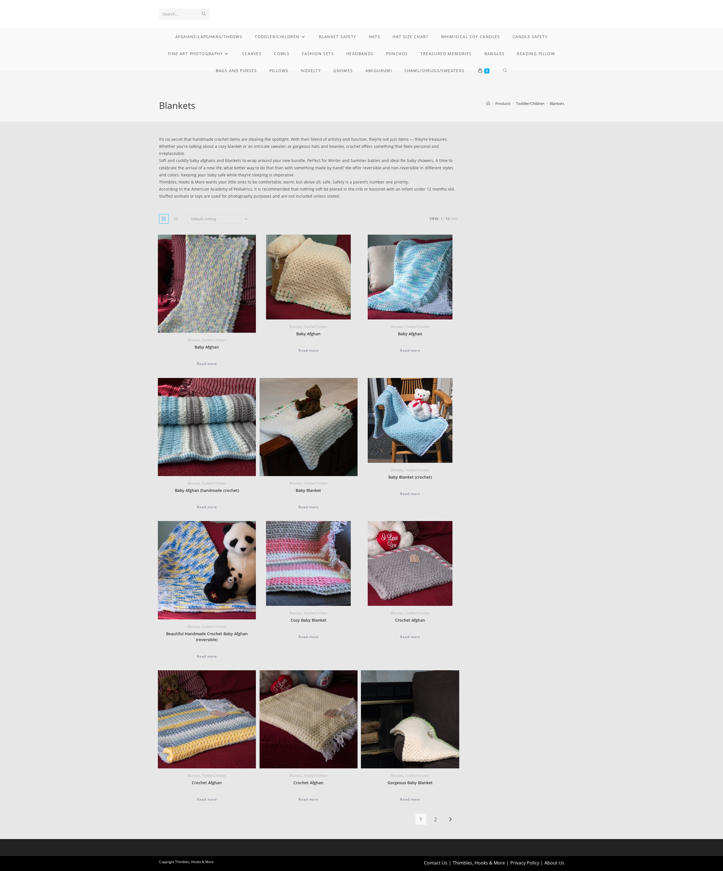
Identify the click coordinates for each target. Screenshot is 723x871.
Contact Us (435, 863)
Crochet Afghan (410, 620)
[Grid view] (164, 219)
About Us (554, 863)
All (455, 218)
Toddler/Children (214, 340)
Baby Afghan (207, 347)
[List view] (176, 219)
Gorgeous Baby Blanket (410, 782)
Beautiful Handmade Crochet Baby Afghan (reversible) (207, 636)
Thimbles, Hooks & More (479, 863)
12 (448, 218)
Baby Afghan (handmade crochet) (207, 490)
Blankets (557, 103)
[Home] (488, 103)
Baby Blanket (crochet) (410, 477)
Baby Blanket (308, 490)
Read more (207, 363)
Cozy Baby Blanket (308, 620)
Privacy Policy (524, 863)
